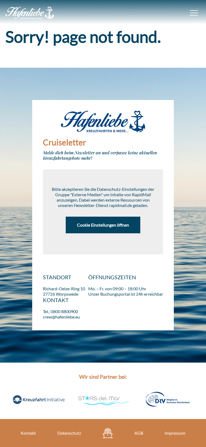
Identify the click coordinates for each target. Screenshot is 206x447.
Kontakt (28, 432)
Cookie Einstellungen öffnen (103, 224)
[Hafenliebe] (107, 433)
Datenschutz (69, 432)
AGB (138, 432)
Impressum (175, 432)
